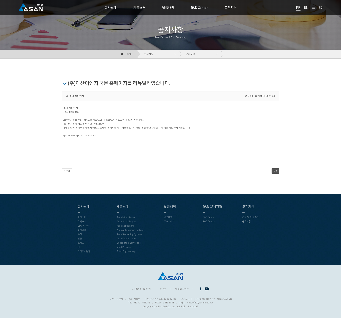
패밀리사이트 (182, 288)
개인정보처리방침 (141, 288)
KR (298, 7)
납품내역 (168, 7)
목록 (275, 171)
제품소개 (139, 7)
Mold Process (124, 247)
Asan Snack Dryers (126, 221)
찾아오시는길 (84, 251)
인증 (80, 238)
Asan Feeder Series (127, 238)
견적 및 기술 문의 (250, 217)
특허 (80, 234)
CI (79, 247)
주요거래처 (169, 221)
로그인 (162, 288)
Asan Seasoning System (129, 234)
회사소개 (111, 7)
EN (306, 7)
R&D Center (199, 7)
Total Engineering (126, 251)
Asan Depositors (125, 225)
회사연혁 (82, 230)
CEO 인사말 (83, 225)
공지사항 (190, 54)
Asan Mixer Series (126, 217)
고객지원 (230, 7)
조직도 (81, 242)
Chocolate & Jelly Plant (128, 242)
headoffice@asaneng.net (200, 302)
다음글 (67, 171)
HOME (128, 54)
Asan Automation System (130, 230)
